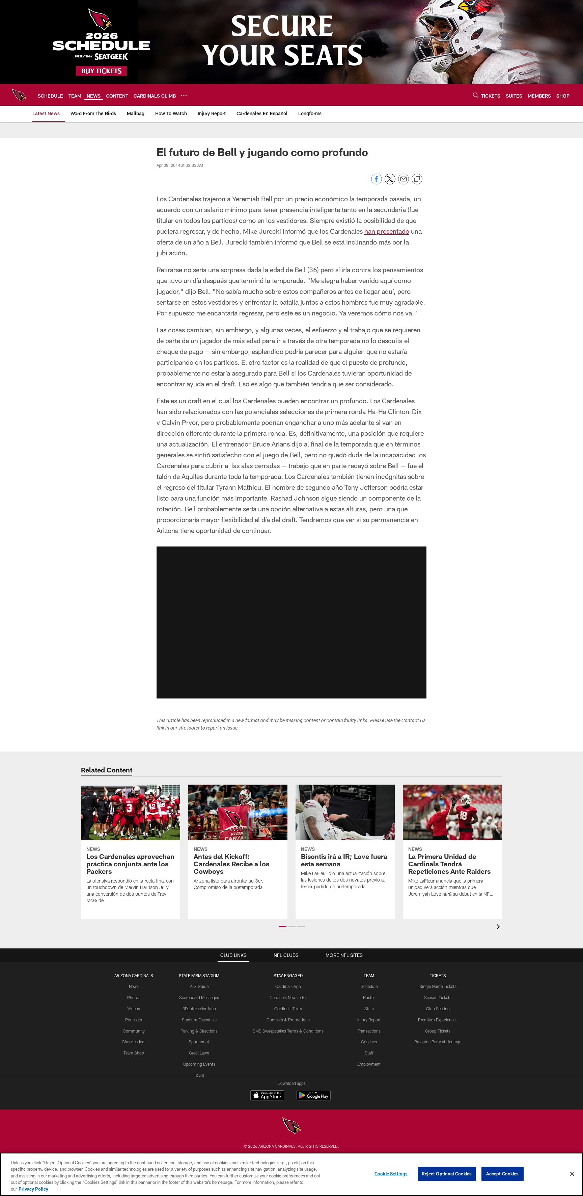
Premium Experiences (437, 1019)
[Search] (475, 95)
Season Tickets (437, 997)
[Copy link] (417, 179)
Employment (369, 1064)
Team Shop (133, 1052)
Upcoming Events (199, 1064)
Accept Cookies (502, 1173)
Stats (369, 1008)
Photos (133, 997)
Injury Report (369, 1019)
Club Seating (438, 1008)
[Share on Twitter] (390, 182)
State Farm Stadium (199, 975)
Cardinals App (288, 986)
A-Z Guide (199, 986)
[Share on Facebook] (376, 182)
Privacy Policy (33, 1189)
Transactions (369, 1030)
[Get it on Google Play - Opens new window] (313, 1098)
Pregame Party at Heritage (437, 1041)
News (134, 986)
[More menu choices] (184, 95)
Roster (369, 997)
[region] (291, 1174)
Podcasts (133, 1019)
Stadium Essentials (199, 1019)
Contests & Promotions (288, 1019)
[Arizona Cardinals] (291, 1126)
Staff (369, 1052)
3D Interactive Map (199, 1008)
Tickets (438, 975)
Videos (134, 1008)
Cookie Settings (391, 1173)
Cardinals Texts (288, 1008)
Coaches (369, 1041)
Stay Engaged (288, 975)
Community (134, 1030)
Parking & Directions (199, 1030)
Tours (199, 1075)
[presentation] (499, 927)
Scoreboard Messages (199, 997)
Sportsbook (199, 1041)
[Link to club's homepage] (19, 95)
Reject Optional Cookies (447, 1173)
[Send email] (403, 182)
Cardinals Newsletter (288, 997)
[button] (291, 622)
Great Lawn (199, 1052)
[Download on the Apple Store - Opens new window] (267, 1096)
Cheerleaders (133, 1041)
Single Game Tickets (437, 986)
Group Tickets (437, 1030)
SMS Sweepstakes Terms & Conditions (288, 1030)
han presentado (386, 231)
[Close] (572, 1174)
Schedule (369, 986)
